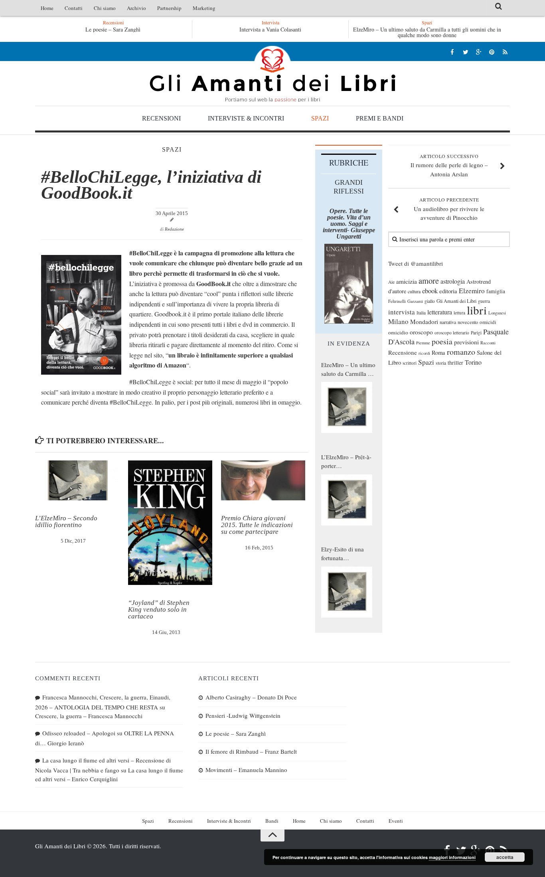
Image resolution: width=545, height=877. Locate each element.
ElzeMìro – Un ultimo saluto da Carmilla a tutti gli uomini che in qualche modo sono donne (427, 32)
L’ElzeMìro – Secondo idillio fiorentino (66, 521)
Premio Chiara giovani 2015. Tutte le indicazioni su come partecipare (257, 524)
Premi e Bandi (379, 118)
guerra (484, 301)
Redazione (174, 229)
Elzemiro (472, 290)
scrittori (410, 363)
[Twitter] (465, 52)
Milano (398, 321)
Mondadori (424, 322)
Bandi (271, 820)
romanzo (461, 351)
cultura (414, 291)
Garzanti (415, 301)
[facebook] (452, 52)
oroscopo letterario (451, 333)
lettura (459, 313)
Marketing (204, 8)
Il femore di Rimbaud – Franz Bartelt (251, 751)
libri (477, 310)
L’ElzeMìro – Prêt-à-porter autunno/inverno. (346, 461)
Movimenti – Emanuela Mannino (246, 770)
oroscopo (421, 332)
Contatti (74, 8)
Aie (391, 282)
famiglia (495, 291)
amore (429, 280)
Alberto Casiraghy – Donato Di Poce (251, 697)
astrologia (452, 281)
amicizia (406, 281)
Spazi (320, 118)
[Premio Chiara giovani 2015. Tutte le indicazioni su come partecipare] (263, 480)
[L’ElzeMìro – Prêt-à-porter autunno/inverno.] (346, 499)
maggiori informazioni (452, 857)
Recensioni (161, 118)
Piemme (423, 343)
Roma (438, 352)
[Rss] (505, 52)
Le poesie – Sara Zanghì (112, 29)
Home (47, 8)
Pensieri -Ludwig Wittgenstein (242, 715)
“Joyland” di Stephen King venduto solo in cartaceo (159, 609)
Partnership (169, 8)
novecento (468, 322)
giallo (430, 301)
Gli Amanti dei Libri (272, 74)
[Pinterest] (492, 52)
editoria (448, 291)
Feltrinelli (397, 301)
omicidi (488, 322)
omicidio (398, 332)
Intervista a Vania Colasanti (270, 29)
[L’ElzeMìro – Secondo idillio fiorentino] (77, 480)
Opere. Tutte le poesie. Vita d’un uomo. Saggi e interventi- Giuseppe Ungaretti (349, 223)
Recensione (402, 352)
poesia (442, 341)
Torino (473, 362)
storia (441, 363)
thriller (455, 362)
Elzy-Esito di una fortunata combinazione (342, 554)
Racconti (488, 343)
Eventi (396, 820)
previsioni (466, 342)
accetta (504, 857)
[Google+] (479, 52)
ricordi (424, 353)
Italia (421, 313)
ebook (430, 290)
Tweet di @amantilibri (415, 263)
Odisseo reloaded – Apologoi (78, 733)
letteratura (439, 312)
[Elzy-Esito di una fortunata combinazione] (346, 592)
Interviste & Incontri (246, 118)
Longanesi (497, 313)
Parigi (476, 333)
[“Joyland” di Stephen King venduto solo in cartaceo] (170, 522)
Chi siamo (105, 8)
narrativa (448, 322)
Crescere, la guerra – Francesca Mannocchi (88, 716)
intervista (401, 311)
